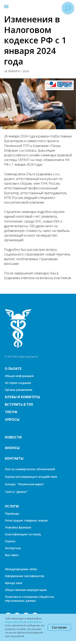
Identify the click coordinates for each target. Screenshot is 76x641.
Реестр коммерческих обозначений (30, 469)
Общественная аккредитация (26, 590)
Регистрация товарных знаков (26, 520)
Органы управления (18, 390)
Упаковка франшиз (18, 527)
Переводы (12, 513)
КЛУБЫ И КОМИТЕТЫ (22, 397)
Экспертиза (13, 548)
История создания (18, 383)
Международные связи (21, 569)
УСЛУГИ (12, 506)
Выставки (11, 555)
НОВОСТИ (13, 437)
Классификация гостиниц (23, 534)
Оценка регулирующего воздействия (31, 477)
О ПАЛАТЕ (13, 368)
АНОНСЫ (12, 448)
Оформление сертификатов (24, 576)
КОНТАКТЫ (14, 458)
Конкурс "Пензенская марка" (24, 484)
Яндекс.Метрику (14, 622)
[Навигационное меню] (6, 6)
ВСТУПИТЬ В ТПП (19, 404)
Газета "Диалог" (16, 492)
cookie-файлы (34, 622)
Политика (12, 597)
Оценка (10, 541)
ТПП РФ (11, 412)
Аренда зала (13, 583)
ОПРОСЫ (12, 419)
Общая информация (19, 376)
